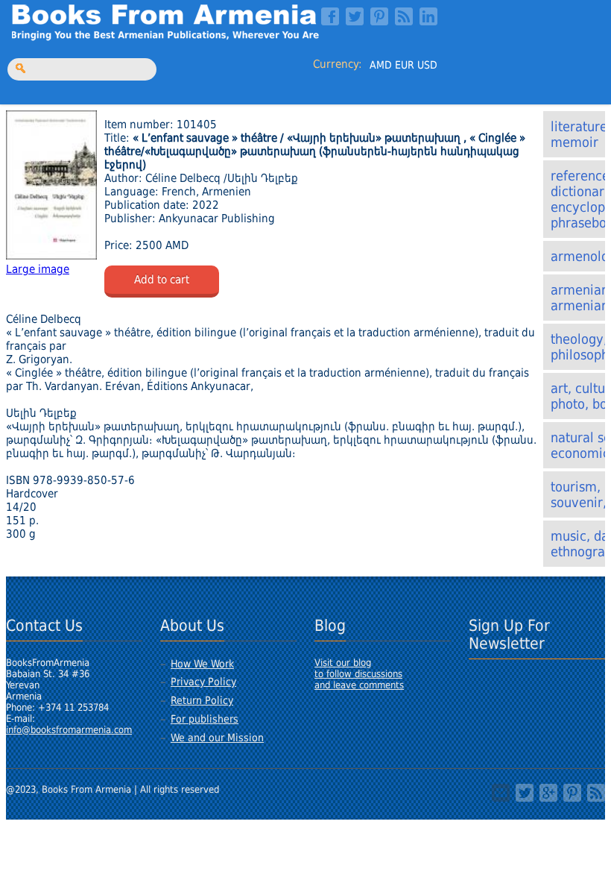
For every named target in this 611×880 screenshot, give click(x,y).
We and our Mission (217, 738)
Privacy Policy (203, 682)
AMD (381, 65)
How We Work (202, 664)
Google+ (548, 793)
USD (427, 65)
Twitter (355, 16)
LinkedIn (428, 16)
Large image (37, 269)
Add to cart (161, 279)
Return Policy (202, 700)
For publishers (204, 719)
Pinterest (379, 16)
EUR (404, 65)
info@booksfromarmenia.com (69, 729)
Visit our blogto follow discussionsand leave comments (359, 674)
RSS (404, 16)
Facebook (330, 16)
